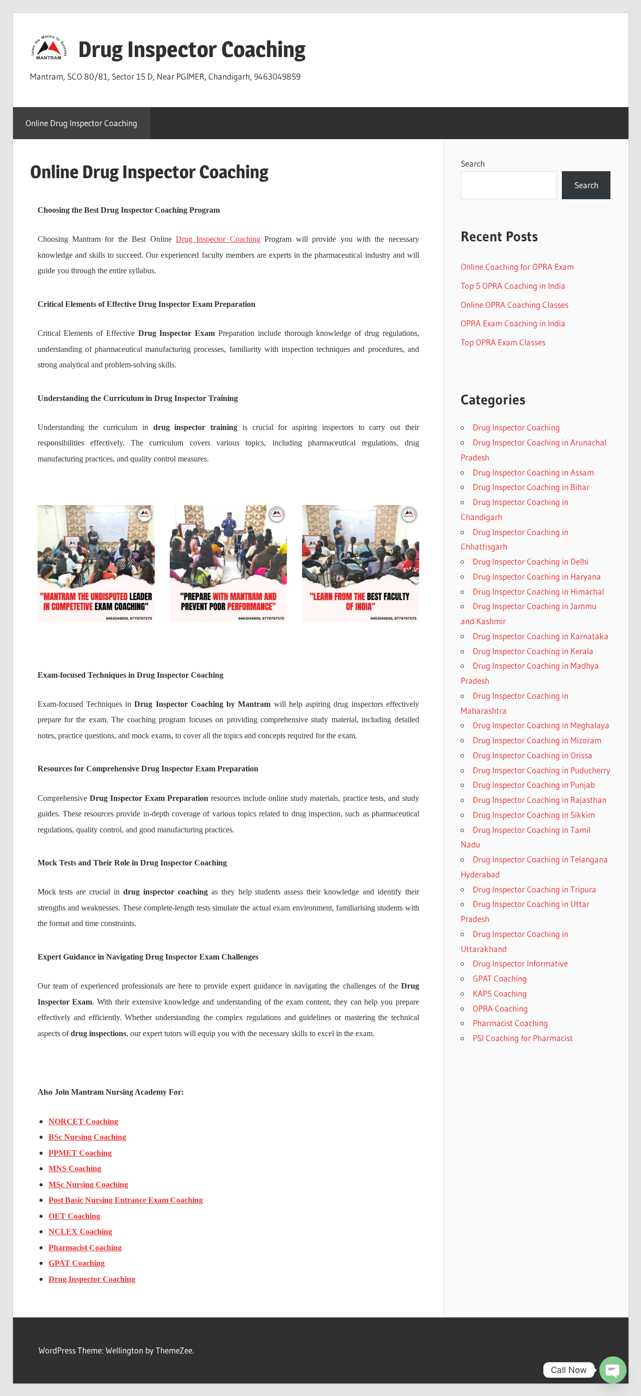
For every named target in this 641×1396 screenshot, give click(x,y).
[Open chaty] (612, 1369)
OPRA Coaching (500, 1008)
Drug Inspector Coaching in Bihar (531, 487)
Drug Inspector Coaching (191, 49)
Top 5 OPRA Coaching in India (513, 285)
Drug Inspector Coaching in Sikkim (534, 814)
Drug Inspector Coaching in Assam (533, 472)
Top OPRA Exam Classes (503, 342)
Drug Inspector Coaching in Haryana (537, 576)
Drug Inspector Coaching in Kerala (533, 651)
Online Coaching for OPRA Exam (517, 266)
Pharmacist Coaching (510, 1023)
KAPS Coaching (500, 993)
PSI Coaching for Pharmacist (523, 1038)
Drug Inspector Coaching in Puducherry (541, 770)
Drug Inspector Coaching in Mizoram (537, 740)
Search (473, 163)
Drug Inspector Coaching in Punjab (534, 784)
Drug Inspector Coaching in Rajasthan (539, 799)
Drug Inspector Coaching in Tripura (534, 889)
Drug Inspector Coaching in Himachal (538, 591)
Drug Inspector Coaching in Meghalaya (541, 725)
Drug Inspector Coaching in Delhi (530, 561)
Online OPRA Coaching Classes (514, 304)
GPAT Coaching (500, 978)
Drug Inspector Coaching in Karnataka (540, 636)
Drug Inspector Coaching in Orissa (532, 755)
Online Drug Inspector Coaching (81, 123)
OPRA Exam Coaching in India (513, 323)
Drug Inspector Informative (520, 963)
